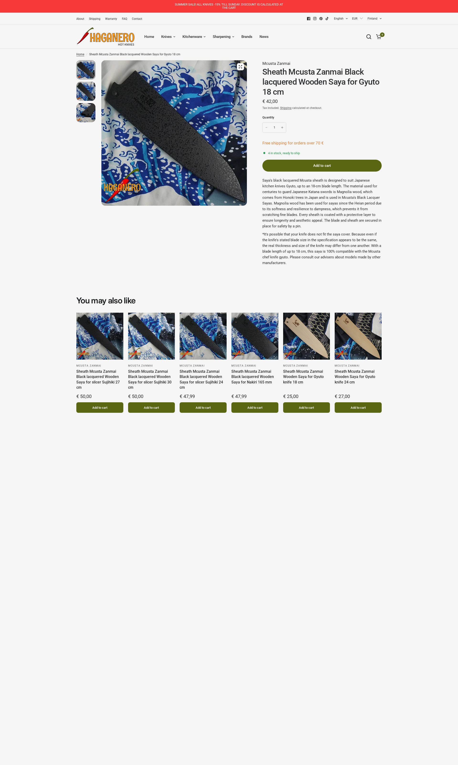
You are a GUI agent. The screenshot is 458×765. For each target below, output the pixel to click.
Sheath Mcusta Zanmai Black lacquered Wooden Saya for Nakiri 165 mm (252, 376)
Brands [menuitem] (246, 37)
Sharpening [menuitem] (222, 37)
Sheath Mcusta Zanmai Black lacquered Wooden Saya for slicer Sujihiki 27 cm (98, 379)
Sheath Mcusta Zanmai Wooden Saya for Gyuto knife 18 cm (303, 376)
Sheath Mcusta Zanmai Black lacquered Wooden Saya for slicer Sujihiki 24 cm (201, 379)
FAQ (124, 18)
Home (80, 54)
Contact (137, 18)
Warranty (111, 18)
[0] (378, 37)
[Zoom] (240, 66)
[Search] (369, 37)
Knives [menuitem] (166, 37)
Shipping (94, 18)
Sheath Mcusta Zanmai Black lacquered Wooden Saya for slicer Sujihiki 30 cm (150, 379)
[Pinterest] (321, 18)
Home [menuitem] (149, 37)
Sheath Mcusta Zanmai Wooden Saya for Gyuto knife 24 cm (355, 376)
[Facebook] (309, 18)
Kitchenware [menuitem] (192, 37)
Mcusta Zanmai (276, 63)
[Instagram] (315, 18)
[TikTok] (327, 18)
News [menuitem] (264, 37)
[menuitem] (81, 19)
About (80, 18)
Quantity (268, 117)
